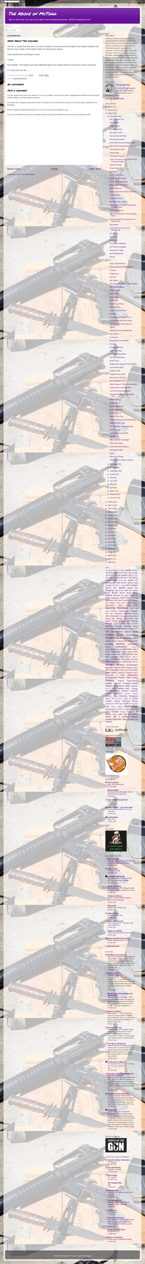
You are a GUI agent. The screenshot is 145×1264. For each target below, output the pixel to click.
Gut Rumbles (113, 817)
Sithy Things (113, 869)
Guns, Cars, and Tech (116, 1230)
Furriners (135, 624)
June (112, 481)
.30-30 (119, 573)
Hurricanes (133, 644)
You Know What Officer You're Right (123, 284)
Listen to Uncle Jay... (116, 921)
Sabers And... (124, 688)
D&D (120, 605)
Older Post (95, 169)
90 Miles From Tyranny (117, 955)
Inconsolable (121, 647)
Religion (109, 686)
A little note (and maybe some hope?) (120, 933)
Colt (115, 600)
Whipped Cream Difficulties (119, 1094)
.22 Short (121, 570)
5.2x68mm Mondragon (118, 178)
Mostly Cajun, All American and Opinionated (120, 994)
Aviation (134, 585)
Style (130, 704)
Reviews (134, 686)
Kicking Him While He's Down (121, 320)
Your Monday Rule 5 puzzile (117, 1064)
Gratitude (127, 632)
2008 (110, 552)
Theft (119, 709)
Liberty (130, 654)
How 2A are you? (114, 1231)
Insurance (135, 647)
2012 (110, 539)
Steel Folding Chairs (117, 381)
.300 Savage (133, 573)
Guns (120, 634)
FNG (136, 619)
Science (125, 691)
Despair (134, 611)
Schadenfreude (112, 691)
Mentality (113, 314)
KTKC (107, 652)
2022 (110, 505)
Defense (114, 611)
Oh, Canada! (112, 1177)
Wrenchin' (117, 719)
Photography (111, 677)
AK (136, 580)
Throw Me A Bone (116, 210)
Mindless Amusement (127, 665)
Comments (12, 30)
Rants (135, 683)
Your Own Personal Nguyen (120, 391)
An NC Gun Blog (114, 886)
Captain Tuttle (115, 371)
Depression (124, 611)
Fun (128, 623)
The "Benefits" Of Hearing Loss (121, 426)
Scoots (127, 693)
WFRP (135, 714)
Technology (131, 706)
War (120, 714)
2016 (110, 525)
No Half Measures (116, 253)
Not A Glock (114, 334)
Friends (108, 623)
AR (118, 583)
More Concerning (116, 443)
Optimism (121, 673)
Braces (122, 593)
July (111, 478)
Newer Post (13, 169)
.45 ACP (109, 575)
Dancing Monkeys (116, 607)
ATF (128, 585)
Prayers (121, 681)
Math (107, 661)
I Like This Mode (116, 351)
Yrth (136, 719)
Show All (135, 824)
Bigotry (122, 588)
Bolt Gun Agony (131, 590)
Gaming (109, 626)
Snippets (108, 701)
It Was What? (115, 126)
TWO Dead (114, 300)
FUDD (123, 624)
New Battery (114, 123)
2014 (110, 532)
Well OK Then (115, 307)
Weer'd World (113, 859)
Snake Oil (127, 698)
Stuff (126, 703)
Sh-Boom (111, 802)
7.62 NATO (132, 577)
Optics (114, 672)
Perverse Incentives (117, 139)
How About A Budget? (118, 243)
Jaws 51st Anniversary (115, 784)
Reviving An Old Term (118, 377)
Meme (113, 662)
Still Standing (112, 1212)
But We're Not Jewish (118, 202)
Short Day (113, 240)
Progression (114, 274)
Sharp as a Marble (115, 931)
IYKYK (112, 257)
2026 (110, 107)
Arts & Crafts (120, 585)
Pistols (122, 677)
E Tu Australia (115, 290)
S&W (113, 688)
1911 (130, 575)
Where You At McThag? (118, 185)
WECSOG (127, 714)
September (114, 471)
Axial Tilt (113, 277)
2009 (110, 549)
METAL (135, 662)
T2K (107, 706)
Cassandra (115, 598)
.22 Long (108, 570)
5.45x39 (116, 578)
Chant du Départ (114, 1011)
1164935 (124, 575)
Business (116, 595)
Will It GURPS (121, 716)
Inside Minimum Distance (119, 447)
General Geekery (122, 626)
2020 (110, 512)
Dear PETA (114, 294)
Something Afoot (116, 129)
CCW (122, 598)
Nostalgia (114, 670)
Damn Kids (132, 605)
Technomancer (111, 709)
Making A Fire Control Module (121, 330)
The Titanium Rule (114, 871)
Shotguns (133, 696)
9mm (115, 580)
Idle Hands (114, 280)
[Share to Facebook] (46, 75)
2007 (110, 555)
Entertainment (132, 616)
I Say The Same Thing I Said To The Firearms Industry (123, 160)
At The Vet (114, 337)
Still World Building (117, 287)
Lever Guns (115, 654)
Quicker (112, 436)
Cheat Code (114, 168)
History (127, 638)
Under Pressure (116, 188)
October (113, 467)
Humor (120, 643)
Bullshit (108, 595)
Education (114, 616)
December (114, 116)
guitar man (111, 819)
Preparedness (132, 681)
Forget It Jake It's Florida (125, 621)
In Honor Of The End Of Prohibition (123, 420)
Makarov (135, 657)
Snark (135, 698)
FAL (113, 619)
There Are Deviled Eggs (119, 181)
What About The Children (119, 341)
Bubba (135, 593)
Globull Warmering (118, 628)
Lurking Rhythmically (116, 876)
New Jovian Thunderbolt (117, 800)
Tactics (113, 707)
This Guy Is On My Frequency (121, 324)
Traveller (115, 711)
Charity (128, 598)
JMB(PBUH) (127, 649)
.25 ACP (134, 570)
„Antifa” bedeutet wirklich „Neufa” (119, 940)
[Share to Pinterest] (48, 75)
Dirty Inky (109, 613)
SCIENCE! (118, 693)
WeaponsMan (113, 790)
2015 (110, 529)
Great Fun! (114, 297)
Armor (130, 583)
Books (107, 593)
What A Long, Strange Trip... (117, 907)
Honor (131, 641)
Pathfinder (128, 673)
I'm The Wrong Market (118, 354)
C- (110, 260)
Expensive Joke (116, 165)
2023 (110, 502)
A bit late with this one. (115, 915)
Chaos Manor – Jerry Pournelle (120, 807)
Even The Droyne (116, 198)
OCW (131, 670)
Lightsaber (114, 657)
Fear (125, 619)
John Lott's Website (116, 1218)
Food (107, 621)
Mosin (117, 667)
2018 (110, 519)
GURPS (110, 638)
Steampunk (109, 704)
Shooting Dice (113, 1190)
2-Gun (135, 575)
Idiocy (108, 647)
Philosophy (133, 675)
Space (117, 701)
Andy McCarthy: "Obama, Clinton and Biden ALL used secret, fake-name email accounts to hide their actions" (121, 1222)
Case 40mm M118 (116, 367)
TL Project (126, 709)
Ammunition (110, 583)
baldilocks (112, 1210)
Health (119, 638)
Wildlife (108, 717)
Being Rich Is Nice (117, 406)
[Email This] (40, 75)
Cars (107, 598)
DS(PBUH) (127, 613)
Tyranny (130, 711)
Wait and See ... (113, 1013)
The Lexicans (113, 782)
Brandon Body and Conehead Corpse (121, 1029)
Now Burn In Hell (116, 133)
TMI (133, 709)
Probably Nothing (116, 347)
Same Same (114, 153)
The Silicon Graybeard (117, 1044)
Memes (119, 662)
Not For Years (115, 430)
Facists (108, 619)
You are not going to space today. (119, 1095)
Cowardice (126, 600)
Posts (10, 26)
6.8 (125, 577)
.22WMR (127, 570)
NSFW (121, 670)
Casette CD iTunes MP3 (119, 433)
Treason (123, 712)
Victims (115, 714)
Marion (108, 659)
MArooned (112, 906)
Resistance (119, 686)
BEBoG (108, 588)
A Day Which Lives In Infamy (120, 387)
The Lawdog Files (115, 1183)
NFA (107, 670)
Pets (123, 675)
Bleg (136, 588)
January (113, 498)
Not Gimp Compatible (118, 247)
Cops (119, 600)
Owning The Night (116, 250)
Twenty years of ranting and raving (119, 1239)
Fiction (130, 619)
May (112, 484)
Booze (115, 593)
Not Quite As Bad (116, 450)
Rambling (126, 683)
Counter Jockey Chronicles (119, 1160)
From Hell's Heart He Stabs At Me (122, 143)
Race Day (113, 237)
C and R (133, 595)
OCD (126, 670)
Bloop (112, 453)
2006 (110, 559)
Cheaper (113, 270)
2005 (110, 562)
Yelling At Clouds (128, 719)
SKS (112, 698)
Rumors (107, 688)
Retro (127, 686)
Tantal (120, 707)
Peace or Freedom (115, 1237)
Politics (109, 680)
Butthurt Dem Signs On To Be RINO (123, 364)
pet (117, 675)
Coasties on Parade (114, 1169)
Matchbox (134, 659)
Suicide (135, 704)
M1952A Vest (115, 400)
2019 (110, 515)
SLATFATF (119, 698)
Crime (128, 602)
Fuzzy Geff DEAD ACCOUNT (119, 938)
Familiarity (114, 403)
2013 (110, 535)
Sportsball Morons (20, 79)
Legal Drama (132, 652)
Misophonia (109, 668)
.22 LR (114, 570)
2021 (110, 509)
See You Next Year (117, 119)
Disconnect (114, 225)
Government (116, 631)
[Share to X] (44, 75)
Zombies (108, 722)
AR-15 (124, 583)
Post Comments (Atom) (26, 174)
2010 (110, 545)
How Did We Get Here (118, 136)
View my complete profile (114, 99)
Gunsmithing (132, 635)
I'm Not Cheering (116, 410)
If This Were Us (115, 413)
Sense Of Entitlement (118, 264)
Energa (123, 616)
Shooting (123, 696)
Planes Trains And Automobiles (121, 267)
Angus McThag (123, 85)
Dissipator (118, 613)
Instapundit (112, 1110)
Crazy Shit (120, 603)
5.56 (121, 577)
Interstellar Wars (111, 649)
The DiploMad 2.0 (115, 1200)
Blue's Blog (112, 1175)
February (113, 494)
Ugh (109, 1185)
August (113, 474)
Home (54, 169)
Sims (107, 698)
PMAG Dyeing (132, 678)
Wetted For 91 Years (117, 423)
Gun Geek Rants (114, 1168)
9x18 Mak (122, 580)
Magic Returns (125, 657)
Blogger (88, 1256)
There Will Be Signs (117, 149)
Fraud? (112, 327)
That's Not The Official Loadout (121, 460)
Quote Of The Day (116, 416)
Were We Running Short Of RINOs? (123, 146)
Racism (117, 683)
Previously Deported (117, 156)
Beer (115, 588)
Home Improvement (119, 641)
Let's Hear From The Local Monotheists (120, 229)
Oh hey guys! (112, 1162)
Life (107, 657)
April (112, 488)
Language (115, 651)
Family (119, 618)
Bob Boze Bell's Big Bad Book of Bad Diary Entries (121, 1074)
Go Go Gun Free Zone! (118, 310)
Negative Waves (132, 668)
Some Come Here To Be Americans (123, 192)
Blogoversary (119, 590)
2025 (110, 110)
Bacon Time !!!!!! (114, 973)
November (114, 464)
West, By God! (113, 946)
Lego (107, 654)
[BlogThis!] (42, 75)
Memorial (127, 661)
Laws (124, 651)
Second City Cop (114, 1027)
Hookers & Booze (115, 896)
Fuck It (116, 624)
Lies (136, 654)
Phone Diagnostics (117, 175)
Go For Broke (115, 195)
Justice (135, 649)
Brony (129, 593)
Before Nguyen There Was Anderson (123, 384)
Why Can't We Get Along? (119, 440)
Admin (131, 580)
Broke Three (114, 361)
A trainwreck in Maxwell (117, 1062)
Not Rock (113, 172)
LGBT (123, 654)
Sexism (135, 693)
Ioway (120, 649)
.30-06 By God (111, 573)
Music (123, 668)
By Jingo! (124, 595)
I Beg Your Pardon (116, 457)
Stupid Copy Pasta (117, 304)
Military (109, 664)
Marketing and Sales (120, 659)
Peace (135, 673)
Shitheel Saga (111, 696)
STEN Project (119, 704)
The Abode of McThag (32, 13)
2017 (110, 522)
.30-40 (125, 573)
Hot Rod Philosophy (117, 357)
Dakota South (113, 913)
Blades (130, 588)
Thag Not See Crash (117, 374)
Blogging (109, 590)
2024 (110, 113)
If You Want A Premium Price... (121, 317)
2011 (110, 542)
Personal (109, 675)
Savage (135, 688)
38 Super (108, 578)
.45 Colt (117, 575)
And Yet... (113, 233)
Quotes (108, 683)
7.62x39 (108, 580)
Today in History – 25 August (118, 997)
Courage (113, 344)
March (112, 491)
